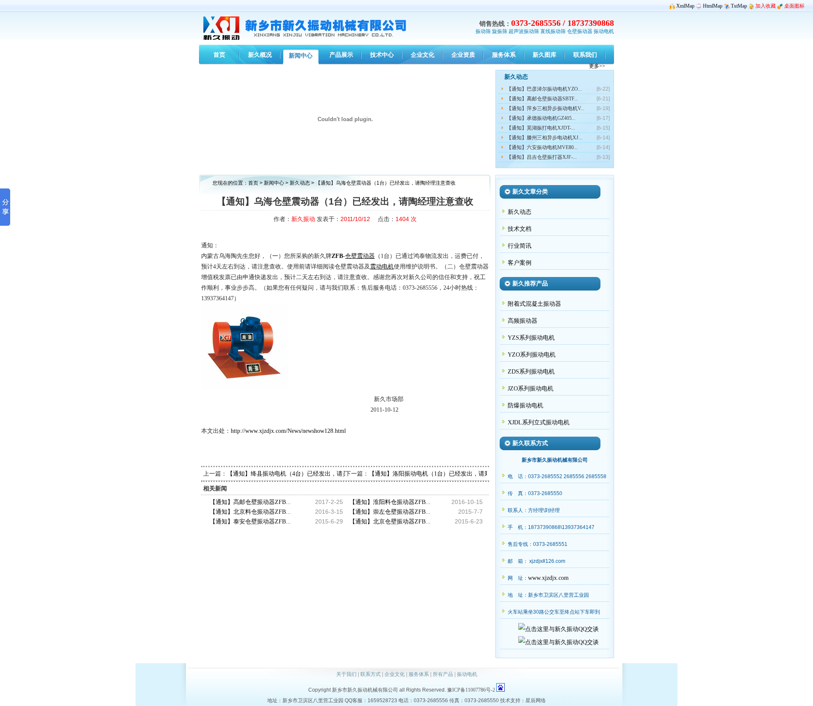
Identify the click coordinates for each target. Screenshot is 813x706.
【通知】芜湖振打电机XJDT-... (540, 128)
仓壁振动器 (579, 31)
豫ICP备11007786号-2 (471, 690)
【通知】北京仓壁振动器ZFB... (390, 521)
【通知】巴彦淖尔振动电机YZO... (544, 89)
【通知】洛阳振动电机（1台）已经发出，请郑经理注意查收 (447, 474)
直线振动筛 (553, 31)
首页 (253, 183)
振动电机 (604, 31)
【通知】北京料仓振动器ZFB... (250, 512)
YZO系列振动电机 (532, 355)
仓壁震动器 (360, 256)
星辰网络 (535, 700)
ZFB (337, 256)
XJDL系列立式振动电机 (539, 422)
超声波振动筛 (524, 31)
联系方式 (370, 674)
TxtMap (739, 6)
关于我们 (346, 674)
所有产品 (443, 674)
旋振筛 (499, 31)
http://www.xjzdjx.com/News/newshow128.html (288, 431)
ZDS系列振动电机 (531, 371)
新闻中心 (274, 183)
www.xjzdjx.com (548, 578)
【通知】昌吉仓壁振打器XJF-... (541, 157)
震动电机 (382, 266)
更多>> (597, 66)
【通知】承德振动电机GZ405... (540, 118)
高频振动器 (522, 321)
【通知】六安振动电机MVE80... (542, 147)
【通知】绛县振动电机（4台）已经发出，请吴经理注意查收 (305, 474)
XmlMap (685, 6)
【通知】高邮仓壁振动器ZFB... (250, 502)
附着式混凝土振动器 (534, 304)
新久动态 (300, 183)
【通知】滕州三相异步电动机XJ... (544, 138)
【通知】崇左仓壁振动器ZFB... (390, 512)
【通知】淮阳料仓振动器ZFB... (390, 502)
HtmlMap (712, 6)
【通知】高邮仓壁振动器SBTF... (542, 99)
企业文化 (394, 674)
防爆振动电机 (525, 405)
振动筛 (483, 31)
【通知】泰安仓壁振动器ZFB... (250, 521)
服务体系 (419, 674)
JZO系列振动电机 (530, 388)
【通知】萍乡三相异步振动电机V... (545, 108)
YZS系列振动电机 (531, 338)
